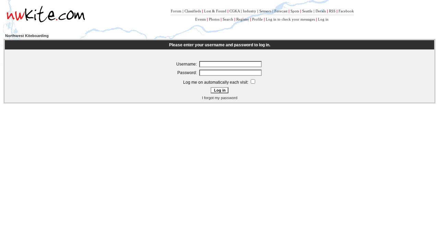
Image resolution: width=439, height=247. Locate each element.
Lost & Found (215, 11)
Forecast (280, 11)
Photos (214, 19)
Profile (257, 19)
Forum (176, 11)
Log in (323, 19)
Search (228, 19)
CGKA (234, 11)
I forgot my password (219, 98)
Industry (249, 11)
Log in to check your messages (290, 19)
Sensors (265, 11)
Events (200, 19)
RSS (332, 11)
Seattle (307, 11)
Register (242, 19)
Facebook (346, 11)
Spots (294, 11)
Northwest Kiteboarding (27, 36)
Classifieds (193, 11)
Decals (321, 11)
